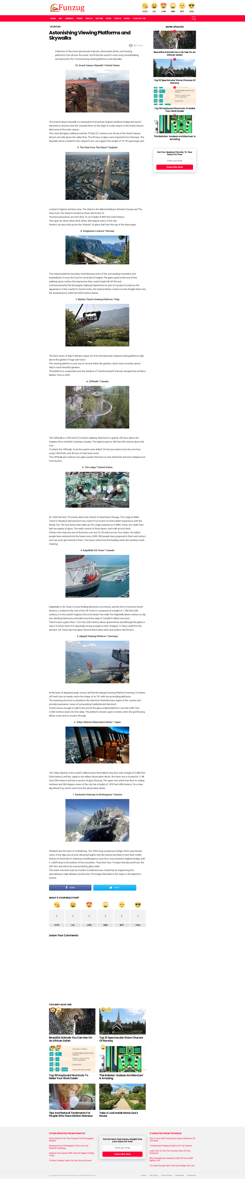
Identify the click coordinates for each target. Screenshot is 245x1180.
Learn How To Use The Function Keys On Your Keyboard (170, 1152)
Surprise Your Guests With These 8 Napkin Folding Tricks (71, 1154)
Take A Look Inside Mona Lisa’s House (118, 1114)
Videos (117, 18)
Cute (145, 11)
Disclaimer (179, 1175)
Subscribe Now (175, 167)
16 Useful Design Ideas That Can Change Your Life (172, 1166)
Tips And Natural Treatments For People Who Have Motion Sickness (71, 1114)
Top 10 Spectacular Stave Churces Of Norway (121, 1039)
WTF (182, 11)
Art (60, 18)
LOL (154, 11)
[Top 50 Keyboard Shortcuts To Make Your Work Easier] (72, 1059)
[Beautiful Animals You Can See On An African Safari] (72, 1021)
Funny (79, 18)
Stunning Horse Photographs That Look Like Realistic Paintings (68, 1147)
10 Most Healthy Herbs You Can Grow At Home (70, 1160)
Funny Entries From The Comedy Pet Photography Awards (71, 1139)
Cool (191, 11)
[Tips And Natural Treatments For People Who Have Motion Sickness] (72, 1097)
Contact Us (139, 18)
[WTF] (109, 1009)
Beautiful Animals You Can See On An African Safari (70, 1039)
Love (163, 11)
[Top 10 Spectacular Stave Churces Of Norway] (122, 1021)
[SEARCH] (194, 18)
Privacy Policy (166, 1175)
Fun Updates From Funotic (68, 1133)
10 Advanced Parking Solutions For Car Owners (171, 1146)
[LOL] (103, 1009)
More (126, 18)
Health (89, 18)
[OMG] (58, 1009)
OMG (173, 11)
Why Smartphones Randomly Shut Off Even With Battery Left (171, 1159)
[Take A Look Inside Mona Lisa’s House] (122, 1097)
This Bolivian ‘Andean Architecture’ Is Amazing (121, 1076)
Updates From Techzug (167, 1133)
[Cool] (52, 1047)
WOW (108, 18)
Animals (69, 18)
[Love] (52, 1009)
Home (53, 18)
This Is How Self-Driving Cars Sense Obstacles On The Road (172, 1139)
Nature (99, 18)
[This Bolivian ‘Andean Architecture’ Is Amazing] (122, 1059)
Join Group (153, 1175)
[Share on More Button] (141, 888)
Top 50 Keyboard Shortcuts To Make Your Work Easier (68, 1076)
